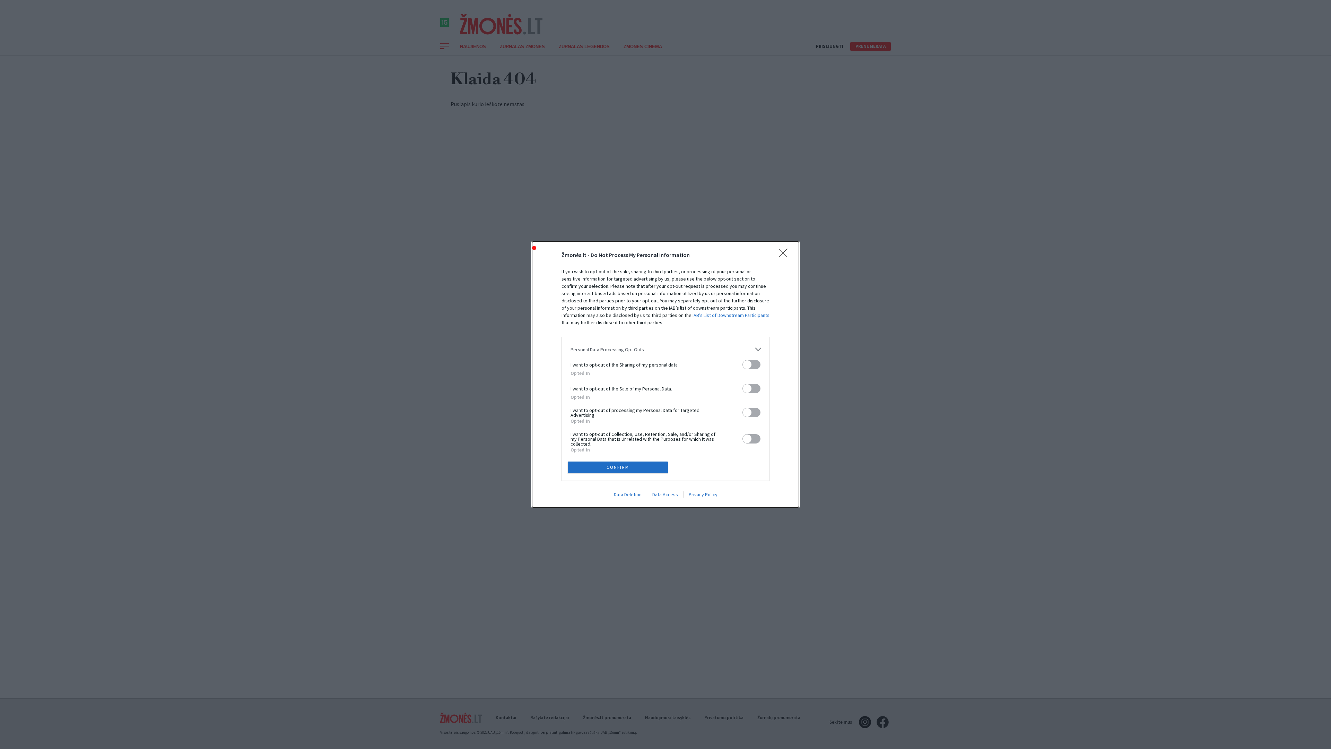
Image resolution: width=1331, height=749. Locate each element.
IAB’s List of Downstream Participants (731, 315)
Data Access (665, 494)
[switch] (751, 364)
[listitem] (665, 349)
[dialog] (665, 374)
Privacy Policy (703, 494)
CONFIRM (618, 467)
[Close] (785, 255)
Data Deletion (628, 494)
